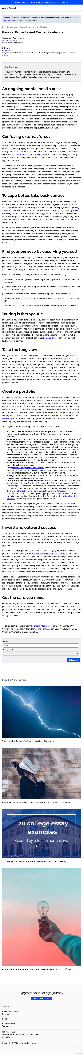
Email (5, 641)
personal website (65, 493)
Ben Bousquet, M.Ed (9, 40)
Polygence (6, 50)
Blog (3, 27)
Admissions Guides (10, 1011)
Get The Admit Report (41, 998)
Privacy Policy (8, 1023)
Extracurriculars (12, 27)
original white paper (42, 626)
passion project (51, 338)
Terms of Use (8, 1026)
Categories (7, 1014)
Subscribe (73, 660)
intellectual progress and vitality (28, 468)
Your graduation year (11, 650)
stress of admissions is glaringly (28, 154)
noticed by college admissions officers (50, 553)
